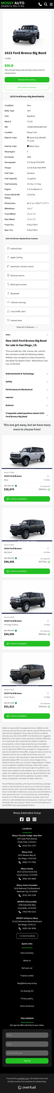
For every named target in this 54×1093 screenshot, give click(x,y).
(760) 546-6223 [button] (29, 911)
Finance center (27, 975)
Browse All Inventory (27, 79)
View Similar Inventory (27, 87)
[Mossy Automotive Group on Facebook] (20, 819)
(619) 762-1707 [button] (29, 845)
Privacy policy (27, 998)
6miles (47, 552)
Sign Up (27, 1060)
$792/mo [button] (44, 705)
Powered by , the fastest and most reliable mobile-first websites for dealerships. (27, 1080)
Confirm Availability (18, 498)
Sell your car (27, 968)
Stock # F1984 (9, 472)
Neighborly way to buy (27, 983)
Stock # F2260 (9, 617)
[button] (40, 4)
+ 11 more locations (27, 935)
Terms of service (27, 1006)
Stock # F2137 (9, 689)
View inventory (27, 952)
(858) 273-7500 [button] (29, 862)
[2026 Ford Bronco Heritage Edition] (27, 597)
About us (27, 960)
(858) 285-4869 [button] (29, 878)
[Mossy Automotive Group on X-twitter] (27, 819)
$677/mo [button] (44, 560)
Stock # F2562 (9, 545)
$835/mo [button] (44, 633)
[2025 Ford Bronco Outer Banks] (27, 669)
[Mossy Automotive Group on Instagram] (33, 819)
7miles (47, 479)
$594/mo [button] (44, 488)
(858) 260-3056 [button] (29, 928)
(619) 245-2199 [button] (29, 895)
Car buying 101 (27, 990)
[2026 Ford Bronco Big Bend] (27, 524)
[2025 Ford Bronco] (27, 452)
